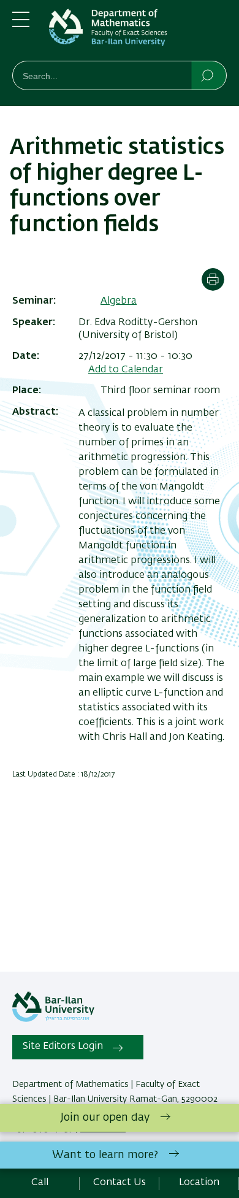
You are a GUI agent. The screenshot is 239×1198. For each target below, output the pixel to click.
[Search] (208, 74)
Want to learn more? (105, 1155)
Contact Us (119, 1183)
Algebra (119, 301)
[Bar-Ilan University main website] (53, 1019)
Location (199, 1183)
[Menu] (20, 24)
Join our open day (105, 1117)
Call (39, 1183)
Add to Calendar (125, 370)
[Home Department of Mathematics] (138, 33)
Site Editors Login (63, 1046)
